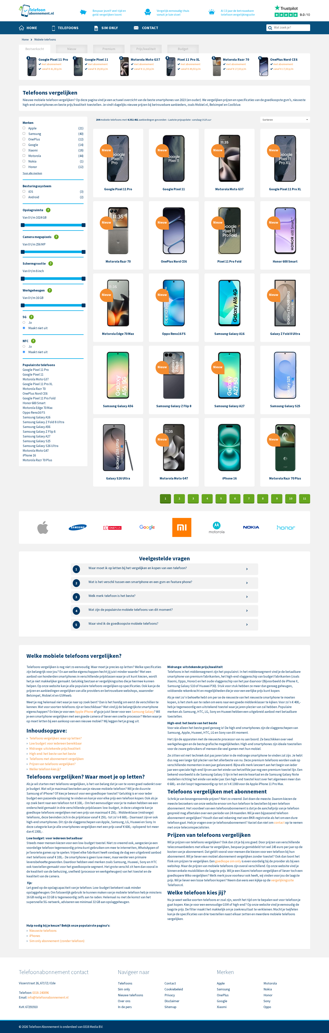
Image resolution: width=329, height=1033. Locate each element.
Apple (32, 128)
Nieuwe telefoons (130, 995)
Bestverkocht (34, 49)
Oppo (267, 1007)
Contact (170, 983)
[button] (65, 28)
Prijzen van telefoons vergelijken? (52, 764)
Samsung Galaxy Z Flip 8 (39, 431)
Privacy (169, 995)
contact (279, 822)
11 (304, 498)
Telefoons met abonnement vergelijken (56, 759)
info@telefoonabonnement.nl (48, 997)
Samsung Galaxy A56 (36, 427)
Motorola (34, 156)
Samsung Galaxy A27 (36, 436)
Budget (183, 49)
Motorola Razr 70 (34, 389)
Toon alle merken (32, 173)
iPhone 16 (29, 455)
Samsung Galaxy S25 (36, 441)
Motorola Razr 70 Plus (37, 460)
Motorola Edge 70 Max (38, 408)
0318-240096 (40, 993)
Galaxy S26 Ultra (118, 478)
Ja (30, 322)
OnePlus (34, 139)
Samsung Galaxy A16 (36, 417)
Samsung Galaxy (143, 712)
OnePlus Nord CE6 (35, 393)
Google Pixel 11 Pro (36, 370)
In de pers (125, 1007)
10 (290, 498)
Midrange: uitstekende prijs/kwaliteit (55, 748)
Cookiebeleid (173, 989)
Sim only (124, 989)
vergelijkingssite (282, 880)
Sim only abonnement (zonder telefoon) (57, 941)
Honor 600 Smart (34, 403)
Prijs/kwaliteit (146, 49)
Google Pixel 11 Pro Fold (39, 398)
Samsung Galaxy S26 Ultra (40, 446)
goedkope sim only (228, 861)
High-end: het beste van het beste (52, 754)
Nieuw (71, 49)
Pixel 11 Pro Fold (229, 261)
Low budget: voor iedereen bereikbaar (55, 743)
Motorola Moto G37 (36, 379)
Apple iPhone (84, 712)
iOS (30, 192)
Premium (108, 49)
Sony (267, 1001)
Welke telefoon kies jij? (45, 769)
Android (33, 197)
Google (33, 145)
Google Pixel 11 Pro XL (38, 384)
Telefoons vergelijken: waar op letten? (55, 738)
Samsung (34, 134)
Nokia (32, 161)
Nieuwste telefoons (43, 931)
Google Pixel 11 (33, 374)
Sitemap (170, 1007)
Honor (32, 167)
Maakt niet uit (38, 328)
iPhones (34, 936)
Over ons (124, 1001)
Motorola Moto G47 (36, 450)
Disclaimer (171, 1001)
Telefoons (125, 983)
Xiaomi (33, 150)
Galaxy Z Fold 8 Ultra (285, 334)
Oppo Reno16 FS (34, 412)
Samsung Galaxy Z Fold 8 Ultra (43, 422)
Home (25, 39)
